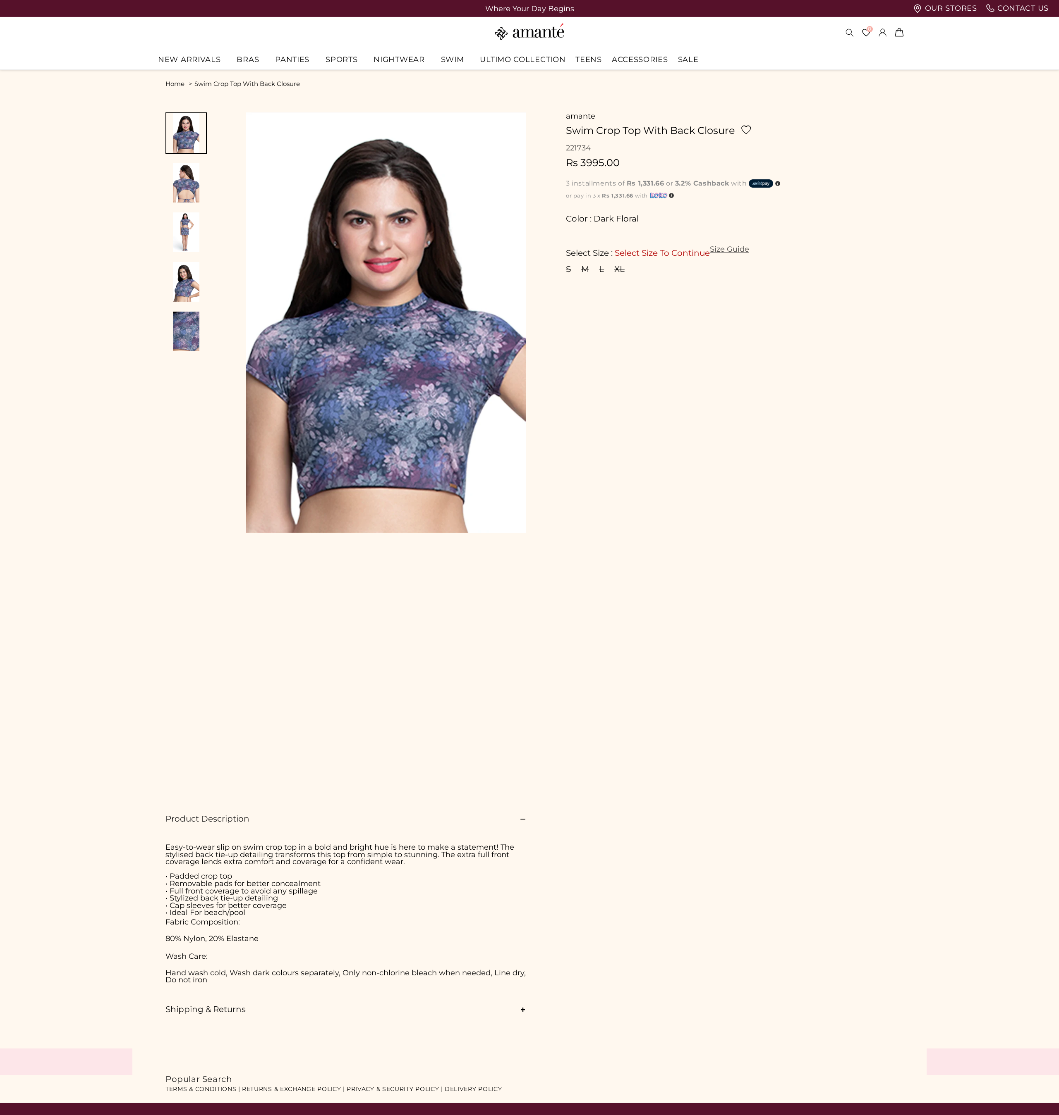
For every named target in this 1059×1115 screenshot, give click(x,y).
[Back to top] (1038, 1097)
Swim (452, 59)
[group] (529, 8)
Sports (341, 59)
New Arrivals (189, 59)
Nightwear (399, 59)
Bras (248, 59)
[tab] (186, 133)
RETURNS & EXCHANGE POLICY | (293, 1089)
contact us (1022, 8)
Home (174, 84)
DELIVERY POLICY (473, 1089)
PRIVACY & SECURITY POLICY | (395, 1089)
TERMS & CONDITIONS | (202, 1089)
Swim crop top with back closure (247, 84)
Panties (292, 59)
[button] (192, 59)
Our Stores (949, 8)
